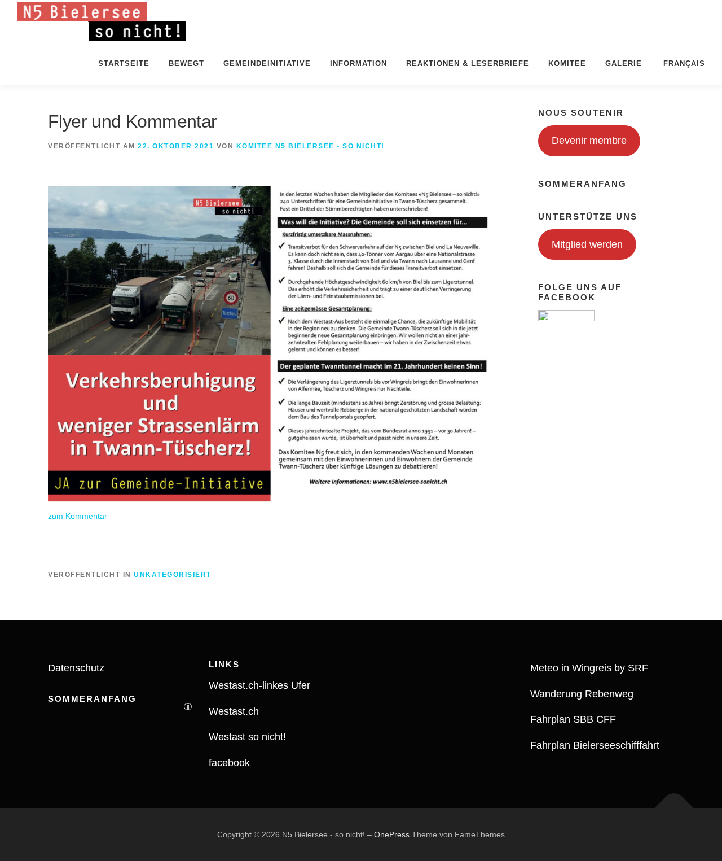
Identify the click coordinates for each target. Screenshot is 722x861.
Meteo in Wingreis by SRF (589, 668)
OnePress (392, 834)
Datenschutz (76, 668)
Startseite (123, 63)
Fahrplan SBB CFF (573, 719)
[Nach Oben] (674, 808)
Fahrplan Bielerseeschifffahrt (594, 745)
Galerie (623, 63)
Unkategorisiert (173, 575)
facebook (229, 762)
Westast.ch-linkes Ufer (259, 685)
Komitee (567, 63)
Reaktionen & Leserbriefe (467, 63)
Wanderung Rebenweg (581, 694)
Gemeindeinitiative (267, 63)
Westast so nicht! (247, 736)
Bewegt (186, 63)
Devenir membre (589, 140)
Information (358, 63)
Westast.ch (234, 711)
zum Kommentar (77, 516)
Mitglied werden (587, 244)
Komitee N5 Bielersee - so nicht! (310, 146)
